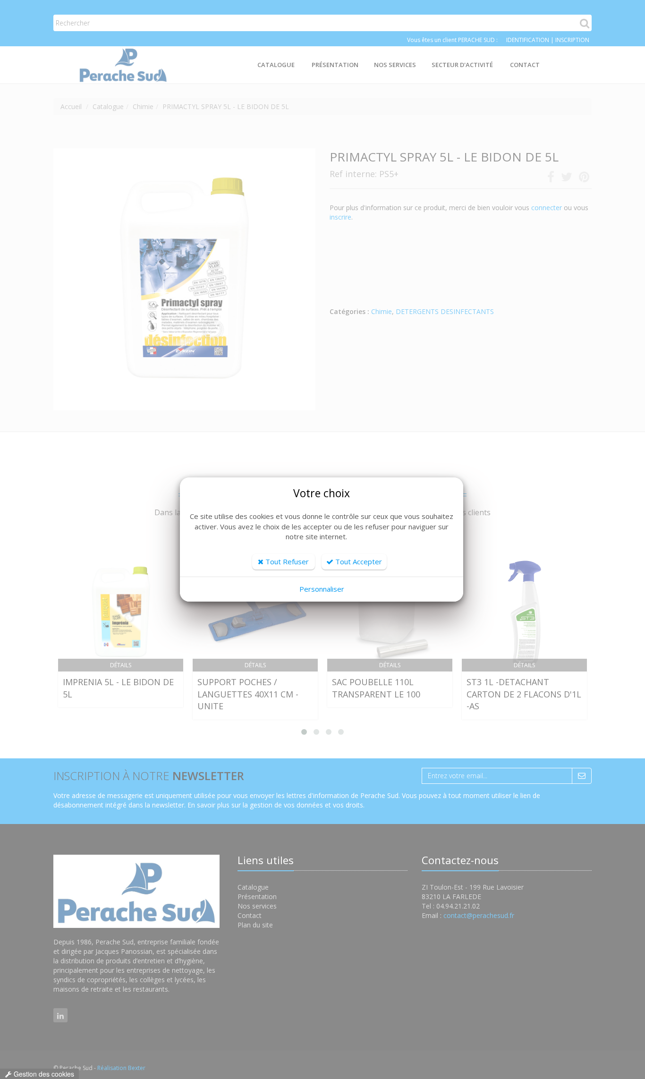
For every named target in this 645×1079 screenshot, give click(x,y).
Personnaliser (321, 589)
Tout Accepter (357, 561)
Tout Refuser (286, 561)
